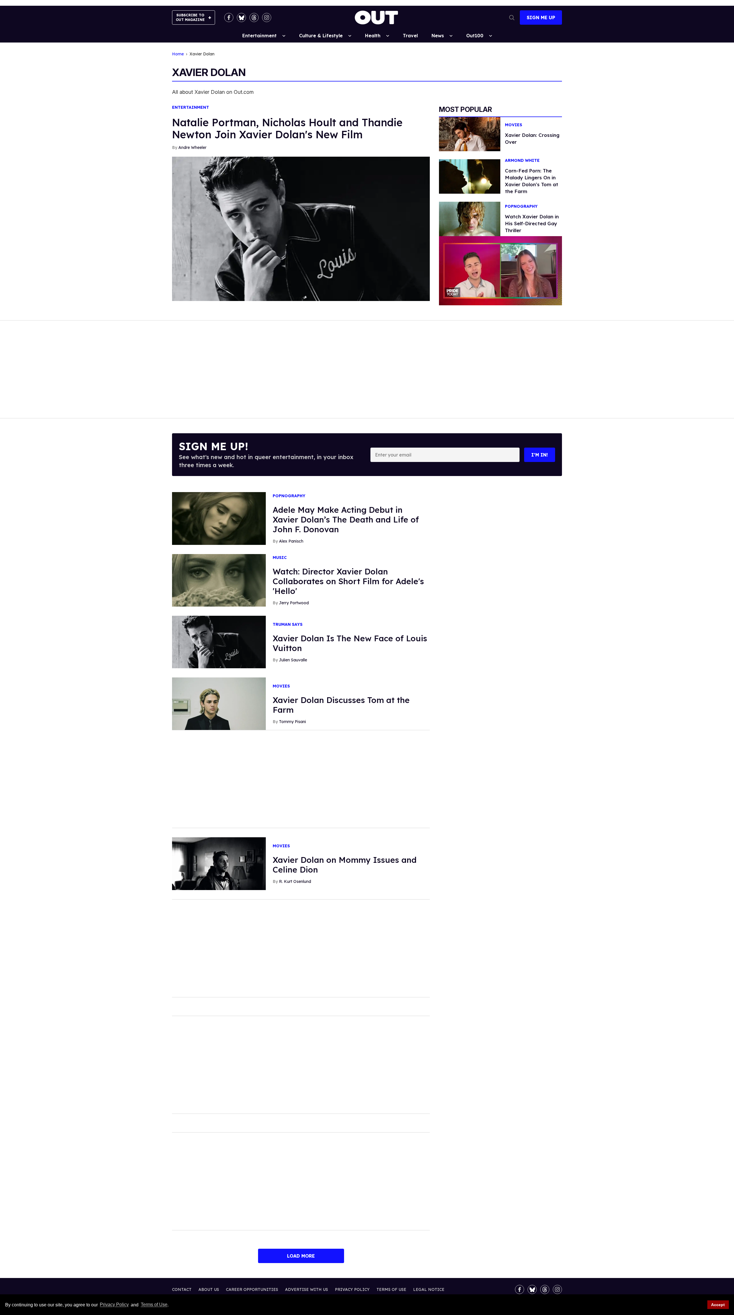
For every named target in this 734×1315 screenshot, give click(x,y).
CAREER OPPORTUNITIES (252, 1289)
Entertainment (259, 35)
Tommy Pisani (292, 721)
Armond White (522, 160)
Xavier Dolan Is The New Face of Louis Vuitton (350, 643)
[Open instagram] (266, 17)
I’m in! (539, 455)
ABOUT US (208, 1289)
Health (372, 35)
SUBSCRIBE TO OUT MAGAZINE (190, 17)
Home (178, 54)
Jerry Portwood (294, 603)
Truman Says (287, 624)
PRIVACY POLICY (352, 1289)
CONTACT (182, 1289)
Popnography (521, 206)
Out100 (474, 35)
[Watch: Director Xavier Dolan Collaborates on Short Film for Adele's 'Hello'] (219, 580)
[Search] (511, 17)
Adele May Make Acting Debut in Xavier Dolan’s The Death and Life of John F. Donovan (346, 519)
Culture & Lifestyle (321, 35)
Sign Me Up (541, 17)
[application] (500, 270)
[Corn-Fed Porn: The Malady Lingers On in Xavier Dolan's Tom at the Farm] (469, 176)
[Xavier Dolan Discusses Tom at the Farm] (219, 703)
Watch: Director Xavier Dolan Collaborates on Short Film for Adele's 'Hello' (348, 581)
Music (280, 557)
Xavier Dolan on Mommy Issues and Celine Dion (345, 865)
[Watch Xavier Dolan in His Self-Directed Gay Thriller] (469, 219)
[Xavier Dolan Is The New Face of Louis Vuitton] (219, 641)
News (438, 35)
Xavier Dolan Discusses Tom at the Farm (341, 705)
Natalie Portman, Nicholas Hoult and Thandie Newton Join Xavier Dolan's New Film (287, 128)
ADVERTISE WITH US (306, 1289)
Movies (513, 125)
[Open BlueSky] (241, 17)
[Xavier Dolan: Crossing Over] (469, 134)
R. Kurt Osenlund (295, 881)
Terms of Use (154, 1304)
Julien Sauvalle (293, 660)
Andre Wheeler (192, 147)
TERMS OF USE (391, 1289)
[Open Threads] (254, 17)
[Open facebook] (228, 17)
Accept (718, 1304)
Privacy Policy (114, 1304)
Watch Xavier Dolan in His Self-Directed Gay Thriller (532, 223)
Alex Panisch (291, 541)
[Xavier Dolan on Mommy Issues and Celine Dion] (219, 863)
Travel (410, 35)
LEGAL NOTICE (428, 1289)
